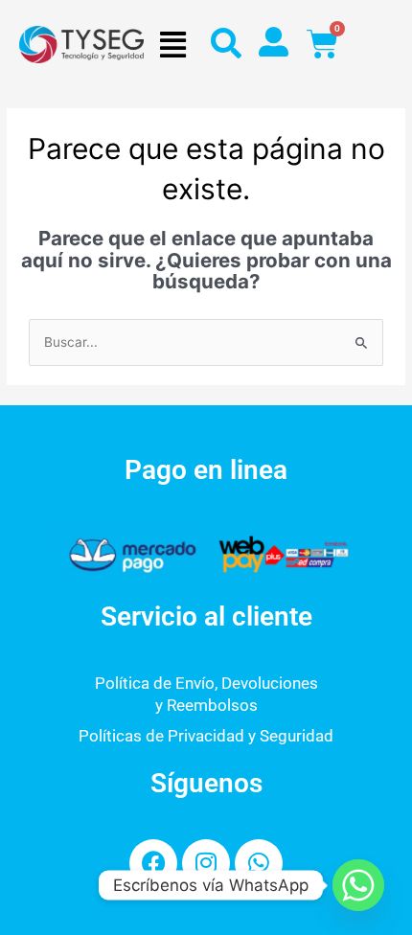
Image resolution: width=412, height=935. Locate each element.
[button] (172, 44)
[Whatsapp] (358, 885)
